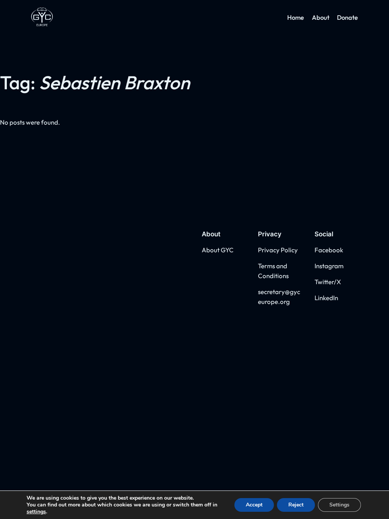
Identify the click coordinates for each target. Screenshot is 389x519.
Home (295, 17)
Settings (339, 504)
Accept (254, 504)
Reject (296, 504)
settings (36, 511)
